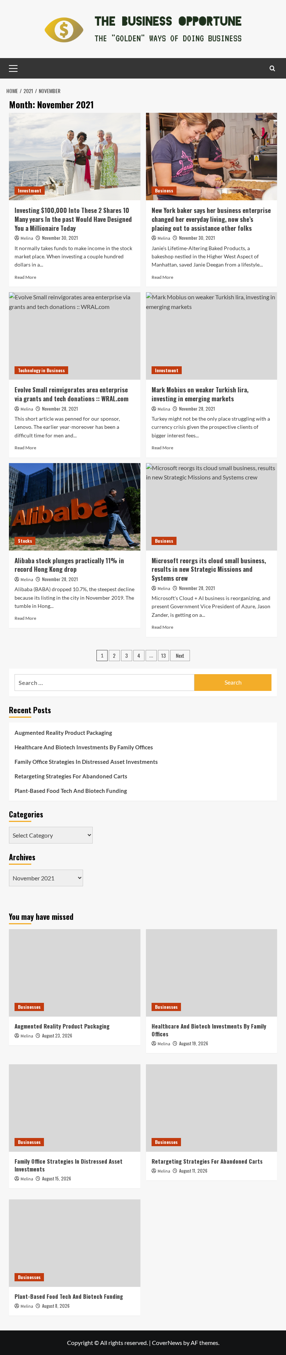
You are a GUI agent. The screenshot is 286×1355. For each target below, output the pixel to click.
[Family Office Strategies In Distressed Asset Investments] (74, 1108)
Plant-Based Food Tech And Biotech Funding (71, 790)
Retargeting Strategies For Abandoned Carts (71, 776)
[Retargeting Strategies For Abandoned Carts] (211, 1108)
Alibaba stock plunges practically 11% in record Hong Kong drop (69, 565)
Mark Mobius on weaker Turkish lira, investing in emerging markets (200, 394)
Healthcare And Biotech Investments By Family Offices (84, 747)
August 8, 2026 (56, 1306)
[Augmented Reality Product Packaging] (74, 973)
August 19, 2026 (193, 1043)
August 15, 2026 (56, 1178)
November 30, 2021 (60, 238)
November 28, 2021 (60, 408)
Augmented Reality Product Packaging (63, 732)
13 (163, 655)
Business (164, 190)
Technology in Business (41, 370)
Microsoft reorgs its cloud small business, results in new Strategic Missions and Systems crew (209, 569)
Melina (26, 238)
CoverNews (167, 1342)
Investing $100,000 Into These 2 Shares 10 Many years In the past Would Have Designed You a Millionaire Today (73, 219)
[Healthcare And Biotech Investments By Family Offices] (211, 973)
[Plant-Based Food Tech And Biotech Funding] (74, 1243)
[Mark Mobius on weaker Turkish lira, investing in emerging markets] (211, 336)
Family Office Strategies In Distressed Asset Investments (86, 761)
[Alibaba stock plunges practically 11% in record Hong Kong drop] (74, 507)
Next (180, 655)
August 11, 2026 (193, 1170)
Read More (25, 277)
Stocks (25, 541)
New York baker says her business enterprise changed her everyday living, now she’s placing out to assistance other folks (211, 219)
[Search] (272, 68)
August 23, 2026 (57, 1035)
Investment (29, 190)
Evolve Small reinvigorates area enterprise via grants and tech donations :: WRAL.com (71, 394)
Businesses (29, 1007)
